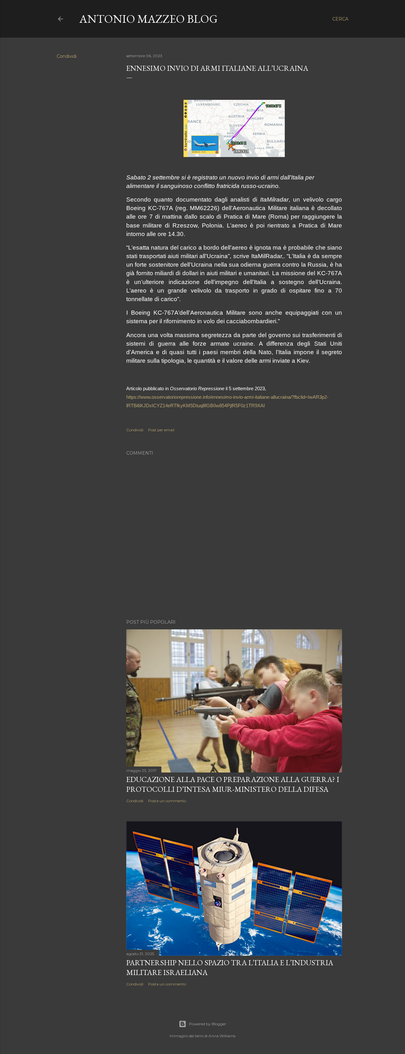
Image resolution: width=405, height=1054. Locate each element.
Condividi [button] (67, 56)
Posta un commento (167, 800)
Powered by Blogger (207, 1023)
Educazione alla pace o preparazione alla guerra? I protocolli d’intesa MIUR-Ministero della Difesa (232, 784)
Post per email (161, 429)
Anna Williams (222, 1035)
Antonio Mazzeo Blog (148, 18)
